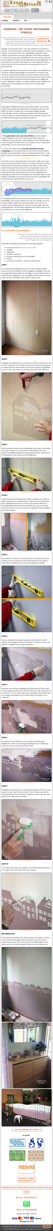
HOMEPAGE (6, 1187)
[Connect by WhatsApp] (26, 1206)
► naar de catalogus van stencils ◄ (26, 1129)
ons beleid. (45, 1229)
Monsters (16, 20)
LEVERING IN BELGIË (43, 1187)
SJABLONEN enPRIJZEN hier (43, 39)
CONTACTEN (28, 1187)
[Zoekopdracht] (21, 12)
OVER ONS (17, 1187)
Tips (25, 20)
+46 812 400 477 (30, 1197)
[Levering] (16, 12)
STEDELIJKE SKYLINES (28, 247)
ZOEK (26, 1192)
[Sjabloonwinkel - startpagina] (21, 7)
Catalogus (4, 20)
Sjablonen (7, 17)
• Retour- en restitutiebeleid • (26, 1209)
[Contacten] (11, 12)
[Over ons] (7, 12)
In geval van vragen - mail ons (26, 1214)
